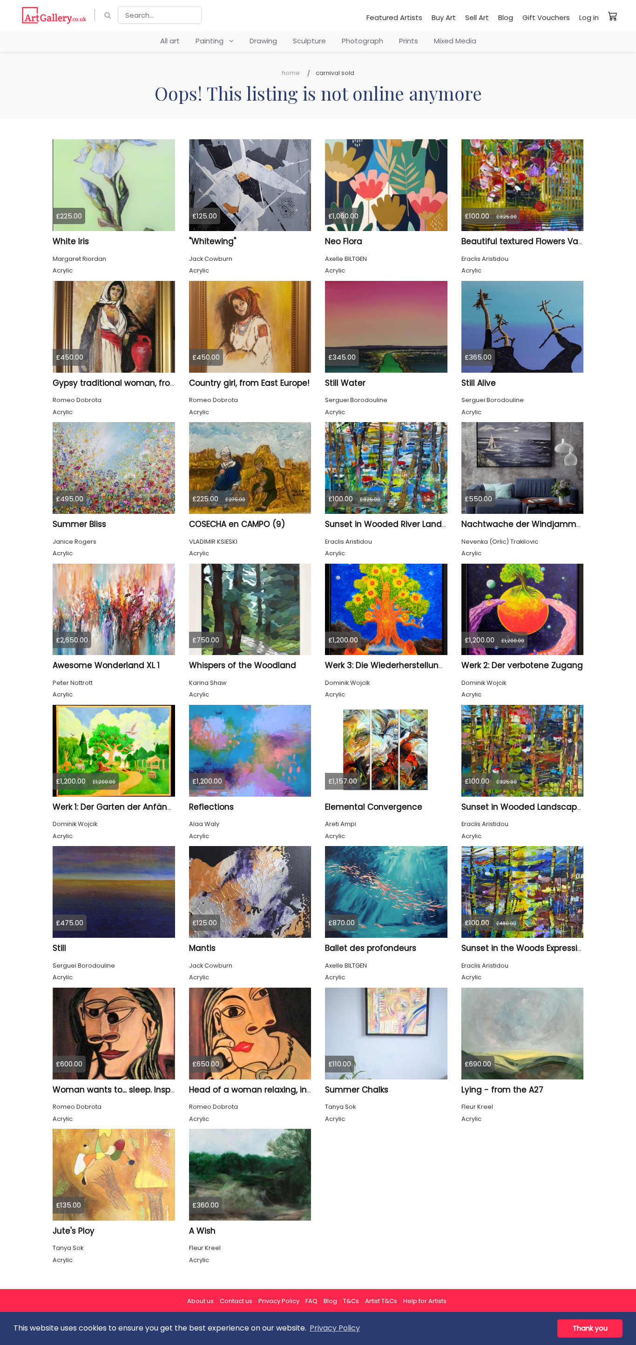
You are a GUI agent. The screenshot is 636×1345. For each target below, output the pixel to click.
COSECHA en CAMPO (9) (237, 524)
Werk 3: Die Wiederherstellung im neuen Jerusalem (427, 665)
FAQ (311, 1301)
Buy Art (444, 17)
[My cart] (612, 16)
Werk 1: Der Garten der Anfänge (115, 806)
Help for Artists (425, 1301)
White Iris (71, 241)
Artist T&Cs (381, 1301)
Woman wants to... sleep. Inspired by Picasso (142, 1089)
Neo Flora (343, 241)
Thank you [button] (590, 1328)
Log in (589, 17)
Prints (408, 41)
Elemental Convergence (373, 806)
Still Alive (478, 383)
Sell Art (477, 17)
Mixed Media (455, 41)
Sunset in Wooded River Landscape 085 (404, 524)
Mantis (202, 948)
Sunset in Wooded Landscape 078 (530, 806)
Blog (505, 17)
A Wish (202, 1230)
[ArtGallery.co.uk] (54, 15)
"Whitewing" (212, 241)
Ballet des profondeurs (370, 948)
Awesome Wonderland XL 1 (106, 665)
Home (291, 73)
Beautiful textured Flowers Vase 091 (531, 241)
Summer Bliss (79, 524)
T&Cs (351, 1301)
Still (59, 948)
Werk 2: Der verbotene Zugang (522, 665)
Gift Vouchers (546, 17)
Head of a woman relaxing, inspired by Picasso (283, 1089)
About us (200, 1301)
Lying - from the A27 (502, 1089)
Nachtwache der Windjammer (522, 524)
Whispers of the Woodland (242, 665)
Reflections (211, 806)
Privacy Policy (278, 1301)
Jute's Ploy (74, 1230)
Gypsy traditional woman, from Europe (130, 383)
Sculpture (309, 41)
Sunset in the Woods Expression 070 (533, 948)
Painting (212, 41)
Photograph (362, 41)
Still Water (345, 383)
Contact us (236, 1301)
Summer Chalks (356, 1089)
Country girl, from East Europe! (249, 383)
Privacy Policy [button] (335, 1328)
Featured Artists (394, 17)
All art (170, 41)
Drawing (263, 41)
